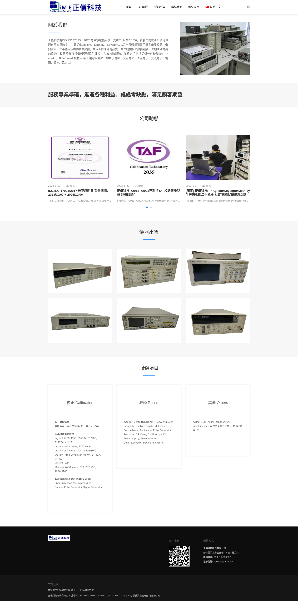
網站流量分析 (87, 589)
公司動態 (142, 7)
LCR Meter (149, 309)
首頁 (129, 7)
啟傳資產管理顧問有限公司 (61, 589)
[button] (147, 207)
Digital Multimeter (80, 260)
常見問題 (193, 7)
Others (218, 309)
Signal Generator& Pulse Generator (80, 309)
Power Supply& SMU (149, 260)
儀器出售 (159, 7)
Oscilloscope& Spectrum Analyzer (218, 260)
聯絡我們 (176, 7)
